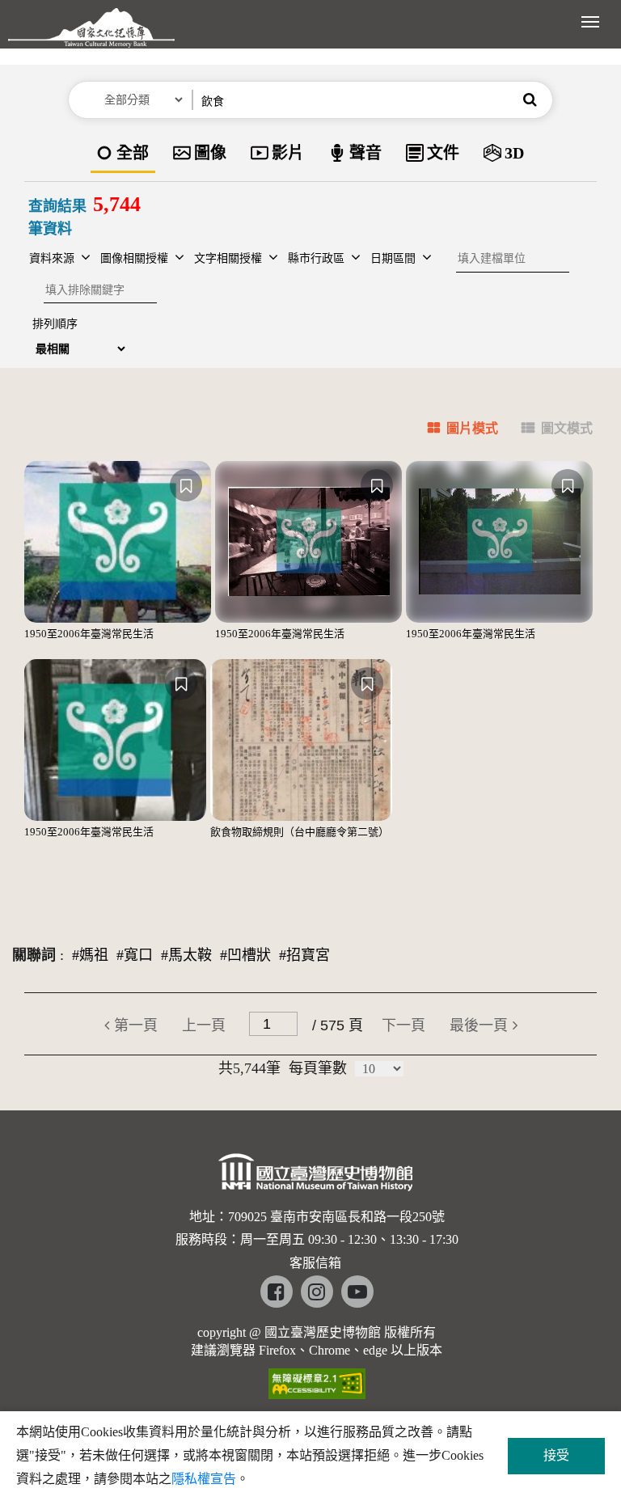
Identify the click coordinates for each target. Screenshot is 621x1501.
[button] (530, 100)
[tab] (453, 430)
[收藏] (186, 485)
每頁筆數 (318, 1068)
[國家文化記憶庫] (91, 36)
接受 (556, 1455)
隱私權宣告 (203, 1479)
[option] (123, 154)
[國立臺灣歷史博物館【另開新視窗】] (316, 1176)
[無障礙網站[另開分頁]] (316, 1378)
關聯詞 (34, 955)
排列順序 (55, 324)
